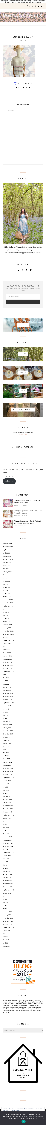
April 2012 (6, 943)
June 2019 (6, 675)
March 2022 (7, 597)
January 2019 (7, 690)
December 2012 (8, 918)
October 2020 (7, 637)
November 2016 (8, 771)
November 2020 (8, 634)
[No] (43, 1118)
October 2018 (7, 700)
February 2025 (8, 559)
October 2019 (7, 668)
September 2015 (8, 815)
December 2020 (8, 631)
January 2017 (7, 765)
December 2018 (8, 693)
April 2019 (6, 681)
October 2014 (7, 849)
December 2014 (8, 843)
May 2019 (6, 678)
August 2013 (7, 893)
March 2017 (6, 759)
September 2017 (8, 740)
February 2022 (8, 600)
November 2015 (8, 809)
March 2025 (7, 556)
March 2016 (6, 796)
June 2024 (6, 566)
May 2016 (6, 790)
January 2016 (7, 803)
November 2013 (8, 884)
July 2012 (6, 934)
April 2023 (6, 587)
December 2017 (8, 731)
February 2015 (7, 837)
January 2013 (7, 915)
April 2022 (6, 594)
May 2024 (6, 569)
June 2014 (6, 862)
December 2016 (8, 768)
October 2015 (7, 812)
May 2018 (6, 715)
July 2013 (6, 896)
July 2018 (6, 709)
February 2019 (7, 687)
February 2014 (7, 874)
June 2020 (6, 650)
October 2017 (7, 737)
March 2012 (6, 946)
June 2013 (6, 899)
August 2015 (7, 818)
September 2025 (8, 550)
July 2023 (6, 578)
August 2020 (7, 644)
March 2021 (6, 622)
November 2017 (8, 734)
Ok (23, 1122)
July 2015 (6, 821)
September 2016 (8, 778)
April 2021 (6, 619)
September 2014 (8, 853)
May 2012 (6, 940)
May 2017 (6, 753)
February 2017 (7, 762)
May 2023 (6, 584)
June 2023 (6, 581)
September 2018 (8, 703)
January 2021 (7, 628)
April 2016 (6, 793)
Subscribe (9, 481)
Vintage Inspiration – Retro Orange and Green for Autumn (28, 512)
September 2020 (8, 640)
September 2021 (8, 606)
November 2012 (8, 921)
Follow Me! (23, 434)
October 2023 (7, 575)
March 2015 (6, 834)
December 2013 (8, 881)
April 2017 (6, 756)
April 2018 (6, 718)
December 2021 (8, 603)
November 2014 (8, 846)
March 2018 (6, 722)
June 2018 (6, 712)
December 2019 (8, 662)
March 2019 (6, 684)
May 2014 (6, 865)
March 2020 (7, 653)
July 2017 (6, 746)
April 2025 (6, 553)
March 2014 (6, 871)
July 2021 (6, 609)
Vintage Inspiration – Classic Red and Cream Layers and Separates (27, 522)
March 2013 (6, 909)
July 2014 (6, 859)
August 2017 (7, 743)
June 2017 (6, 750)
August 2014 (7, 856)
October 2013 (7, 887)
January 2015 (7, 840)
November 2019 (8, 665)
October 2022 (7, 590)
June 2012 (6, 937)
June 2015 (6, 824)
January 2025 (7, 562)
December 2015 (8, 806)
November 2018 (8, 697)
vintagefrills (26, 83)
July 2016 (6, 784)
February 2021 (7, 625)
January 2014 (7, 878)
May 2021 (6, 615)
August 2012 (7, 931)
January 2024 (7, 572)
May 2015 (6, 828)
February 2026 (8, 544)
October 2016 (7, 775)
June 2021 (6, 612)
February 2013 (7, 912)
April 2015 (6, 831)
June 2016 (6, 787)
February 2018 (7, 725)
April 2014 (6, 868)
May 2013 (6, 902)
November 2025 (8, 547)
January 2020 (7, 659)
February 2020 (8, 656)
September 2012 (8, 927)
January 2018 (7, 728)
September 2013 (8, 890)
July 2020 (6, 647)
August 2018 (7, 706)
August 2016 (7, 781)
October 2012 (7, 924)
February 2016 (7, 800)
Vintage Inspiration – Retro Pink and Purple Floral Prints (27, 501)
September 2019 (8, 672)
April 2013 (6, 906)
